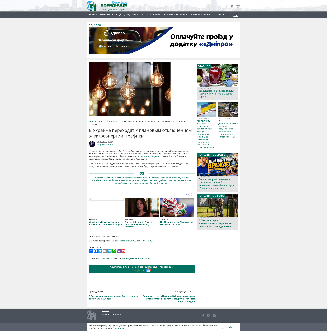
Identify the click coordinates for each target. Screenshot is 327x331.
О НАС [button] (207, 14)
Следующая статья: (169, 296)
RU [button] (219, 14)
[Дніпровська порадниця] (93, 315)
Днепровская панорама (148, 156)
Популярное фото (211, 196)
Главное (204, 66)
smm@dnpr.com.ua (114, 314)
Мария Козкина (105, 144)
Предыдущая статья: (114, 295)
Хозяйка (157, 14)
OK (230, 326)
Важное (93, 14)
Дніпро (125, 258)
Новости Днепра (97, 121)
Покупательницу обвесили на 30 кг (136, 240)
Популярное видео (212, 155)
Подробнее (118, 328)
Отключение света (140, 258)
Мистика (146, 14)
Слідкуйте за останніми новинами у (141, 268)
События (113, 121)
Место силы (195, 14)
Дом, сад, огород (129, 14)
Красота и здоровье (175, 14)
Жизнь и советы (108, 14)
